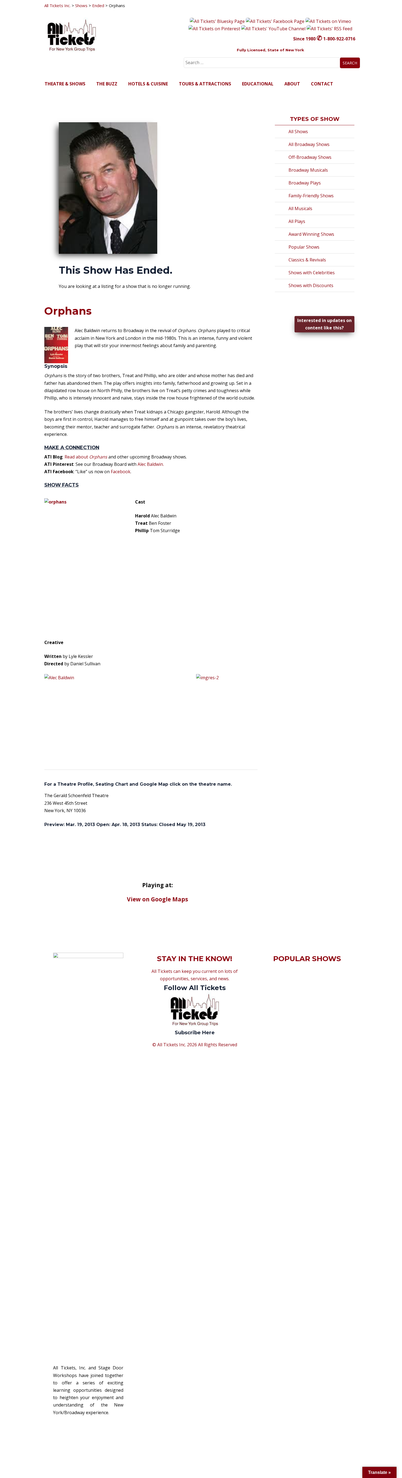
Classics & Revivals (307, 260)
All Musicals (300, 208)
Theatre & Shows (65, 84)
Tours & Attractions (205, 84)
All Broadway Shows (309, 144)
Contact (322, 84)
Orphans (68, 311)
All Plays (297, 221)
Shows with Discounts (311, 285)
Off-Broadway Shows (310, 157)
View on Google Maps (157, 899)
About (292, 84)
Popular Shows (304, 247)
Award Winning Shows (311, 234)
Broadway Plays (305, 183)
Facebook (120, 472)
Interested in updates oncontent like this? (324, 324)
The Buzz (106, 84)
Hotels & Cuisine (148, 84)
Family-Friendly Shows (311, 196)
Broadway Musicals (308, 170)
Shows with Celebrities (312, 273)
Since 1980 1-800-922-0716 (324, 39)
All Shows (298, 132)
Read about (86, 457)
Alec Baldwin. (151, 464)
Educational (257, 84)
